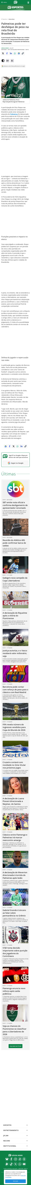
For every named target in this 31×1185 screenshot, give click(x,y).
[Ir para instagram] (15, 1159)
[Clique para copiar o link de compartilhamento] (23, 53)
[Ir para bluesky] (7, 1159)
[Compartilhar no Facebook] (7, 53)
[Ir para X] (15, 1164)
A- (12, 60)
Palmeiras (14, 114)
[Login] (28, 2)
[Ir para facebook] (11, 1159)
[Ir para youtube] (24, 1164)
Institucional (9, 1146)
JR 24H (5, 1135)
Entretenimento (11, 1130)
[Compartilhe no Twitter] (3, 53)
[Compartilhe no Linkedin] (11, 53)
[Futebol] (15, 7)
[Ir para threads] (24, 1159)
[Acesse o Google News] (19, 53)
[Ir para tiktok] (11, 1164)
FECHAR (15, 1181)
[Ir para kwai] (20, 1159)
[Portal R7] (15, 2)
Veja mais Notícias (15, 1046)
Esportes (7, 1125)
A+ (7, 60)
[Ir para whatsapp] (20, 1164)
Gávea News (12, 19)
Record (6, 1141)
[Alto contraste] (3, 60)
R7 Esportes (4, 19)
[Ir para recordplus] (7, 1164)
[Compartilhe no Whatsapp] (15, 53)
